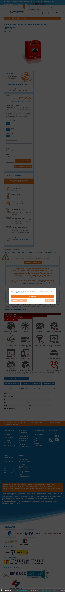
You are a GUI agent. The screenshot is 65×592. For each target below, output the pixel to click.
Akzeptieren (32, 296)
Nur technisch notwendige (19, 300)
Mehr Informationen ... (21, 292)
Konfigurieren (49, 300)
